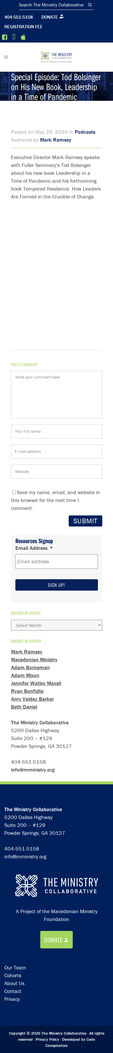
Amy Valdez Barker (32, 698)
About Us (14, 983)
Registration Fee (23, 26)
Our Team (15, 967)
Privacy (12, 999)
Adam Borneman (30, 667)
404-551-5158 (18, 17)
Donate (49, 17)
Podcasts (85, 131)
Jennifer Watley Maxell (36, 683)
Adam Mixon (25, 675)
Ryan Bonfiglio (27, 691)
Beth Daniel (24, 706)
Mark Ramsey (55, 139)
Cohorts (12, 975)
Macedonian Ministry (34, 659)
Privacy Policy (47, 1039)
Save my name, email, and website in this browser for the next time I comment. (55, 500)
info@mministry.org (32, 769)
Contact (12, 991)
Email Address (34, 548)
